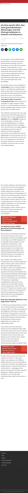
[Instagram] (17, 1)
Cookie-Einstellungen (6, 462)
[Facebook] (11, 1)
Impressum (4, 465)
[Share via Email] (21, 49)
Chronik (3, 458)
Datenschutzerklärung (6, 460)
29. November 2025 (6, 38)
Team (2, 455)
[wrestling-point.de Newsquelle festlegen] (14, 57)
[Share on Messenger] (13, 49)
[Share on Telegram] (17, 49)
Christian (15, 38)
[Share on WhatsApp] (9, 49)
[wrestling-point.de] (5, 3)
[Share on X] (6, 49)
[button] (26, 21)
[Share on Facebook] (2, 49)
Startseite (3, 453)
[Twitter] (14, 1)
